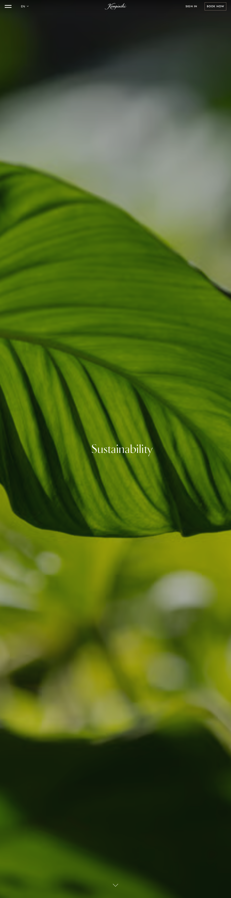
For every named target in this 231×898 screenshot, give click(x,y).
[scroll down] (115, 885)
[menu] (8, 6)
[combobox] (25, 6)
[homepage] (115, 6)
